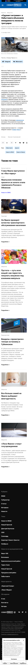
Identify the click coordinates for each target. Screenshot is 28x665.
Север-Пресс (16, 129)
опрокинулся (20, 120)
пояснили (4, 99)
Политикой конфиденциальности (11, 655)
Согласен (14, 659)
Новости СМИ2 (6, 192)
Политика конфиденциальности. (9, 634)
